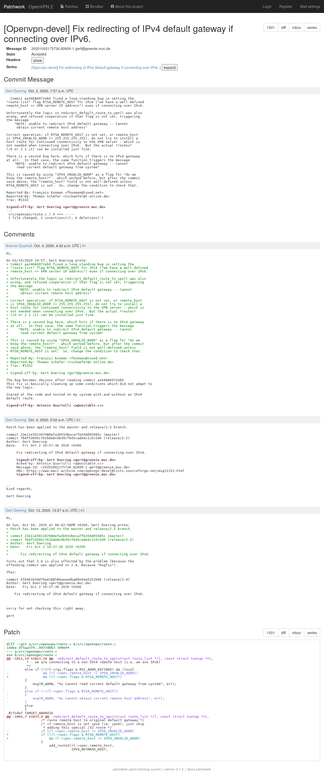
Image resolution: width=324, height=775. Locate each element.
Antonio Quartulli (19, 245)
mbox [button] (296, 27)
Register (286, 6)
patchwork (120, 769)
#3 (82, 510)
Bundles (96, 6)
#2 (78, 419)
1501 (271, 27)
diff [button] (283, 27)
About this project (128, 6)
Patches (71, 6)
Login (267, 6)
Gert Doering (16, 90)
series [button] (312, 27)
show (37, 60)
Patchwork (14, 6)
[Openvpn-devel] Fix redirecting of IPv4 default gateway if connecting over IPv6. (95, 67)
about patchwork (199, 769)
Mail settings (310, 6)
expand (170, 67)
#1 (84, 245)
